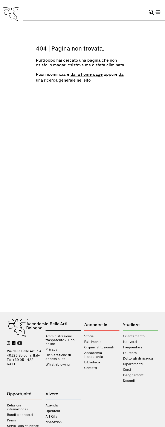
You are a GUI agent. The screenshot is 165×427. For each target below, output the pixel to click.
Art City (51, 416)
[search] (151, 12)
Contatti (90, 368)
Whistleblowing (58, 364)
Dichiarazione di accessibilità (58, 357)
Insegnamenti (133, 375)
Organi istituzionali (99, 347)
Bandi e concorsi (20, 415)
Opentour (53, 411)
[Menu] (158, 12)
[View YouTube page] (19, 343)
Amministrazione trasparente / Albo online (60, 340)
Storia (89, 336)
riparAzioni (54, 422)
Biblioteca (92, 362)
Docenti (129, 381)
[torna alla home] (11, 14)
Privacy (51, 349)
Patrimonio (92, 342)
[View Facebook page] (13, 343)
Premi (11, 420)
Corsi (127, 370)
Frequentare (132, 347)
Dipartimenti (133, 364)
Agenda (52, 405)
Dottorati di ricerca (138, 358)
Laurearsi (130, 353)
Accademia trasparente (93, 355)
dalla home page (86, 74)
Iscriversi (130, 342)
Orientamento (134, 336)
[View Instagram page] (8, 343)
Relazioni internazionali (17, 407)
